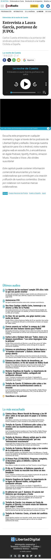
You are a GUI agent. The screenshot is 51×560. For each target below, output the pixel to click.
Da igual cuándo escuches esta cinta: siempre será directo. (24, 301)
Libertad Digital (25, 539)
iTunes (39, 556)
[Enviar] (14, 60)
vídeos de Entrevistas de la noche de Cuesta (19, 128)
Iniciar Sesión (48, 6)
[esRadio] (12, 6)
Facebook (11, 556)
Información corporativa (25, 544)
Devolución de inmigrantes (33, 1)
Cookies (36, 546)
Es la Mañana (30, 11)
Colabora (34, 6)
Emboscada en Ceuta (17, 1)
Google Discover (27, 556)
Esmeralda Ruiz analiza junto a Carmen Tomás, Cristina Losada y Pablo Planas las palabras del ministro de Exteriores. (26, 441)
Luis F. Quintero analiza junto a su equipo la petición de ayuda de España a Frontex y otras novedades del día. (26, 472)
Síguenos (30, 60)
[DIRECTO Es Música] (42, 6)
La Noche (40, 11)
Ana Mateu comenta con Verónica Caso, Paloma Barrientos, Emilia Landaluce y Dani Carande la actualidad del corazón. (26, 417)
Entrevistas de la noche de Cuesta (15, 17)
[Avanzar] (35, 84)
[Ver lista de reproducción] (44, 92)
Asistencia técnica (21, 548)
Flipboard (31, 556)
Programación (6, 11)
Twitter (15, 556)
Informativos (18, 11)
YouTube (23, 556)
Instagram (19, 556)
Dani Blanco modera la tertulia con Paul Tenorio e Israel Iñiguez (26, 462)
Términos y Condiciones (20, 546)
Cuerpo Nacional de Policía (18, 193)
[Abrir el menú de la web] (3, 6)
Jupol (44, 193)
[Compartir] (4, 60)
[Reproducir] (25, 84)
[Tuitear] (9, 60)
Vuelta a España (35, 193)
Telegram (35, 556)
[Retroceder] (16, 84)
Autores (34, 548)
